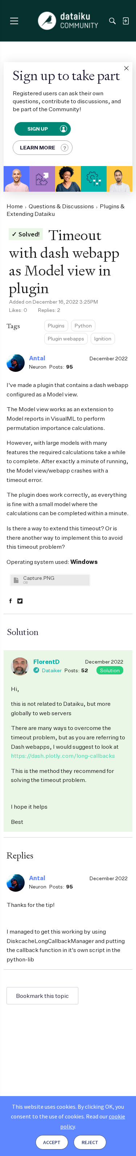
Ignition (102, 338)
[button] (126, 68)
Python (83, 325)
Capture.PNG (38, 577)
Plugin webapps (66, 338)
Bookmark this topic (42, 995)
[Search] (112, 21)
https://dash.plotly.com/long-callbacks (63, 755)
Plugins (56, 325)
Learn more (37, 147)
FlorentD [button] (46, 661)
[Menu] (14, 21)
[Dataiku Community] (68, 21)
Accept (52, 1142)
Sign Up (38, 128)
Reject (90, 1142)
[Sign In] (125, 21)
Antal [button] (37, 358)
